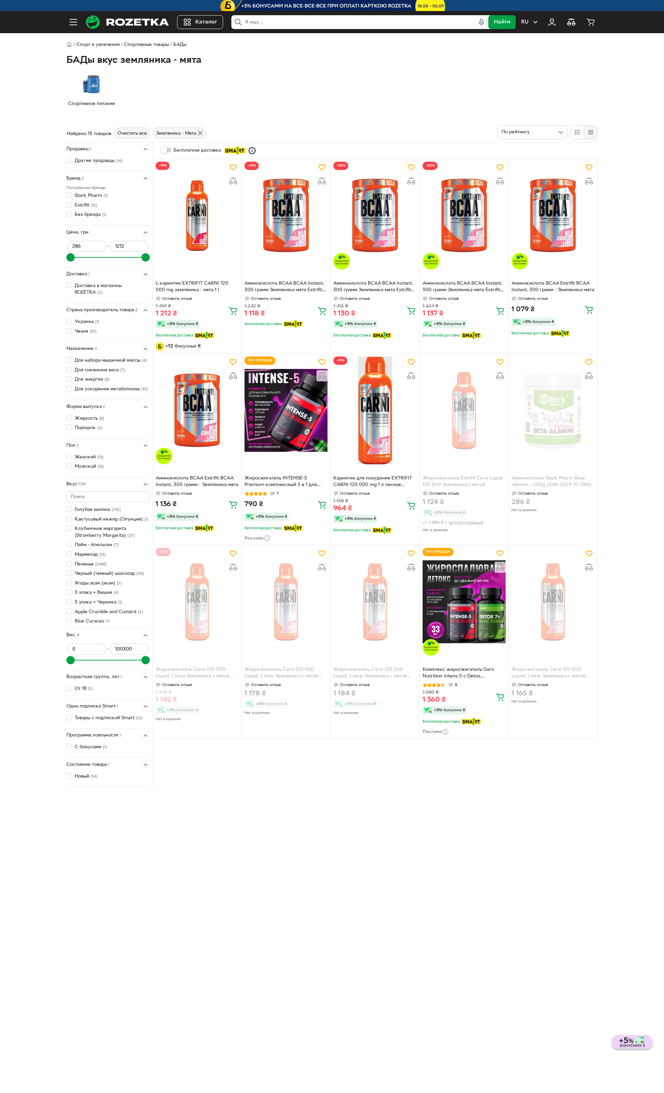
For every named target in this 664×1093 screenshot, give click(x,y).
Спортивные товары (146, 44)
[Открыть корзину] (591, 22)
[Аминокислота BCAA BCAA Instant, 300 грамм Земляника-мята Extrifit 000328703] (286, 215)
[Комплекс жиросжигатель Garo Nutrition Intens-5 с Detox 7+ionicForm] (464, 602)
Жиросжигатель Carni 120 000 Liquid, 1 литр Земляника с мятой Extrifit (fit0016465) (370, 673)
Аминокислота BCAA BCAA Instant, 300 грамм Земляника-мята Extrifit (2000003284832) (373, 287)
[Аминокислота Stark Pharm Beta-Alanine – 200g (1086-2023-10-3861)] (552, 410)
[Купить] (233, 310)
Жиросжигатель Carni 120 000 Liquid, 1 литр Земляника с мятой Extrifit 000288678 (192, 673)
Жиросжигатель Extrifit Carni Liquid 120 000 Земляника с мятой (463, 481)
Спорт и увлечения (98, 44)
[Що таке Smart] (252, 150)
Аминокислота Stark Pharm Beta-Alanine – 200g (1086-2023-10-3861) (551, 481)
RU (524, 22)
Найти (502, 22)
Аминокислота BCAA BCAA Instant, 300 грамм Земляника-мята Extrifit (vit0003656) (462, 287)
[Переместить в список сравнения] (233, 181)
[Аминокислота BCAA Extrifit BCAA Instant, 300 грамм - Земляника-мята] (552, 215)
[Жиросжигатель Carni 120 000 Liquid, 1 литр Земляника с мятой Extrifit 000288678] (197, 602)
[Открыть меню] (73, 22)
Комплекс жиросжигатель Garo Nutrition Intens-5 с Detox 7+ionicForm (458, 673)
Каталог (206, 22)
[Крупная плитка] (577, 132)
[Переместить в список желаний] (233, 167)
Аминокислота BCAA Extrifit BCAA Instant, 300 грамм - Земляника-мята (552, 286)
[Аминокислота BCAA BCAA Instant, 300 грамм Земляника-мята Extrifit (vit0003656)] (464, 215)
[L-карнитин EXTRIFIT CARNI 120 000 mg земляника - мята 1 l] (197, 215)
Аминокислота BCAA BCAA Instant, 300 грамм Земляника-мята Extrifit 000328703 (284, 287)
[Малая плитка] (590, 132)
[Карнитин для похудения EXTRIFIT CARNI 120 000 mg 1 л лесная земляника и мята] (374, 410)
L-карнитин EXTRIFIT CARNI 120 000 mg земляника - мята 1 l (192, 286)
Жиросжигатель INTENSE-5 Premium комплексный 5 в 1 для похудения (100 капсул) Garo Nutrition (281, 482)
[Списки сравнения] (571, 22)
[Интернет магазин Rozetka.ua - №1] (127, 22)
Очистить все (132, 133)
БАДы (179, 44)
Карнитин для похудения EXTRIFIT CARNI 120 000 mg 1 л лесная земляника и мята (372, 482)
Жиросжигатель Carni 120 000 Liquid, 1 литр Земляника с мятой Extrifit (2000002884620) (281, 673)
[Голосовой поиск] (481, 22)
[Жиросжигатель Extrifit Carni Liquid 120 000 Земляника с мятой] (464, 410)
